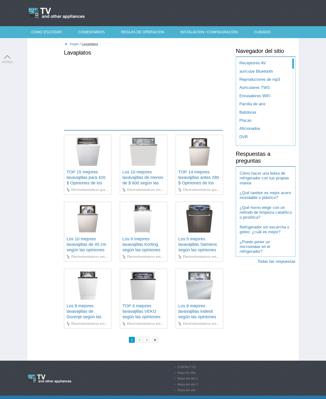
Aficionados (249, 128)
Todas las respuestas (276, 261)
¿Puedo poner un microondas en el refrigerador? (255, 247)
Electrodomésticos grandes (91, 190)
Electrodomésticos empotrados (150, 190)
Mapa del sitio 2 (188, 378)
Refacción (49, 44)
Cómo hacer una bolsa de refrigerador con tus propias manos (264, 178)
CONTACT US (187, 367)
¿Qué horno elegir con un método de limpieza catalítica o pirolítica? (266, 212)
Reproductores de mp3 (259, 79)
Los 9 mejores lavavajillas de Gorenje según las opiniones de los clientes (84, 317)
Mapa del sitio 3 (188, 384)
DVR (243, 137)
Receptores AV (252, 63)
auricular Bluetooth (256, 71)
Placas (245, 120)
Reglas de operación (142, 32)
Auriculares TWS (254, 87)
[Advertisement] (143, 89)
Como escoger (46, 32)
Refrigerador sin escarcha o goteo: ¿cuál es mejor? (264, 229)
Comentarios (91, 32)
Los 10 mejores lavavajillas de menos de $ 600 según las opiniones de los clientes (142, 183)
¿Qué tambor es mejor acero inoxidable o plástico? (265, 195)
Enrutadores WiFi (254, 96)
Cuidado (262, 32)
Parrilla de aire (252, 104)
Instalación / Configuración (209, 32)
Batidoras (247, 112)
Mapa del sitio (187, 372)
